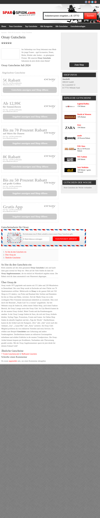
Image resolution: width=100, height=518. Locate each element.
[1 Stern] (2, 43)
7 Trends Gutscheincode (10, 354)
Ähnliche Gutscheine (12, 258)
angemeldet (13, 361)
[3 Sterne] (6, 43)
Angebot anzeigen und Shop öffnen (29, 116)
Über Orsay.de (10, 255)
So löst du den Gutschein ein (15, 252)
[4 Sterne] (9, 43)
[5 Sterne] (11, 43)
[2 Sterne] (4, 43)
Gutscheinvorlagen (78, 26)
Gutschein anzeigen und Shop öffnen (29, 90)
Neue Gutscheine (15, 26)
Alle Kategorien (46, 26)
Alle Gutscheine (61, 26)
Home (3, 26)
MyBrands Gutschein (29, 354)
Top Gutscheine (31, 26)
